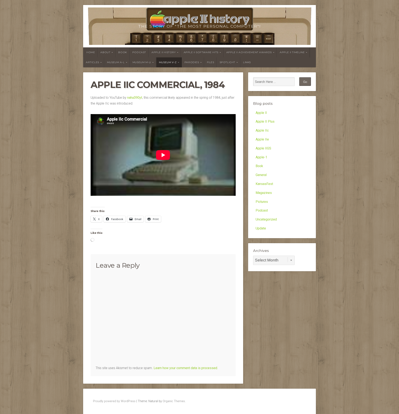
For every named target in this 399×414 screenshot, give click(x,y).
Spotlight (227, 62)
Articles (92, 62)
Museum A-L (116, 62)
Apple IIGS (263, 148)
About (105, 52)
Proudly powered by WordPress (114, 401)
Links (247, 62)
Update (261, 228)
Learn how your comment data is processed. (186, 368)
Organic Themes (174, 401)
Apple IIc (262, 130)
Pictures (262, 202)
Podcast (139, 52)
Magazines (264, 193)
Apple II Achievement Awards (249, 52)
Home (90, 52)
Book (122, 52)
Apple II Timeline (292, 52)
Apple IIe (262, 139)
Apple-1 (261, 157)
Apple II (261, 113)
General (261, 175)
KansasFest (264, 184)
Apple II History (163, 52)
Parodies (192, 62)
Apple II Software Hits (201, 52)
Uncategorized (266, 219)
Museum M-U (142, 62)
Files (210, 62)
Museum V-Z (168, 62)
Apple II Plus (265, 121)
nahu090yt (134, 98)
